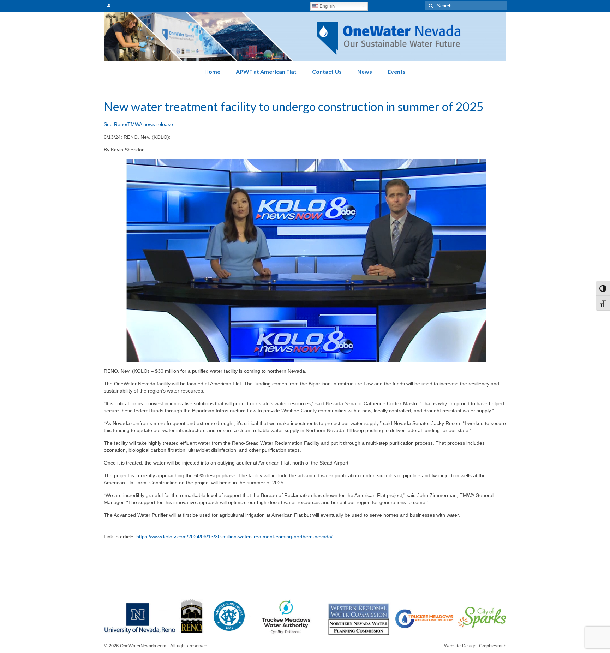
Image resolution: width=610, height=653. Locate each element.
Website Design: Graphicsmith (475, 645)
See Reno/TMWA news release (138, 124)
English (326, 6)
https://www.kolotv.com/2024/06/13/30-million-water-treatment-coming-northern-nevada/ (234, 536)
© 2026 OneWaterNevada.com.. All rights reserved (155, 645)
